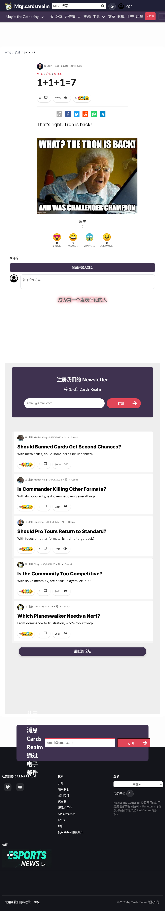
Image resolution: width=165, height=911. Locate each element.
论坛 (17, 52)
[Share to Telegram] (102, 114)
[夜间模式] (112, 6)
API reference (66, 813)
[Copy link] (59, 114)
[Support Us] (7, 787)
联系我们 (63, 789)
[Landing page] (8, 6)
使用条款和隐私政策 (70, 831)
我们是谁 (63, 795)
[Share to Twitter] (76, 114)
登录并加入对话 (82, 267)
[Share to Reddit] (85, 114)
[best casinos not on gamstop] (27, 857)
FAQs (61, 819)
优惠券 (62, 801)
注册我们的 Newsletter (82, 379)
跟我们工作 (65, 807)
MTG (8, 52)
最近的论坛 (82, 651)
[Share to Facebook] (68, 114)
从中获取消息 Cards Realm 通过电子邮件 (35, 743)
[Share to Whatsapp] (94, 114)
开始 (61, 782)
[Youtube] (20, 787)
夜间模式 (119, 793)
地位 (61, 825)
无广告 (150, 16)
